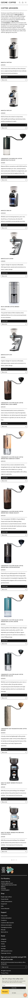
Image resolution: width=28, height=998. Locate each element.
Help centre (4, 915)
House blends (4, 899)
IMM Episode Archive (6, 951)
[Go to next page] (16, 860)
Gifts (2, 906)
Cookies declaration (6, 918)
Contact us (4, 920)
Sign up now (5, 967)
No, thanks (14, 992)
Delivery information (6, 925)
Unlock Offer (14, 987)
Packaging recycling (6, 927)
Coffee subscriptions (6, 901)
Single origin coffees (6, 897)
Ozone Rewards (5, 908)
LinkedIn (3, 946)
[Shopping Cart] (22, 2)
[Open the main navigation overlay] (25, 2)
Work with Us (4, 932)
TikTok (3, 944)
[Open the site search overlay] (19, 2)
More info (4, 80)
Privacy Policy (4, 973)
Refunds (3, 929)
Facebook (3, 941)
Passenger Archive (6, 953)
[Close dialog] (1, 976)
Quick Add (4, 77)
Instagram (3, 939)
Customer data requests (7, 922)
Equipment (4, 904)
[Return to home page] (8, 2)
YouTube (3, 948)
